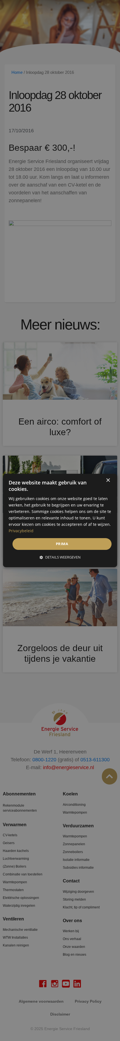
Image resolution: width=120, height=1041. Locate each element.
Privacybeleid (21, 530)
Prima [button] (62, 543)
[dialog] (60, 520)
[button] (60, 557)
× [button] (108, 480)
